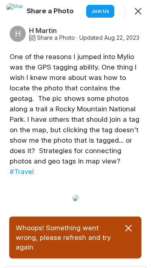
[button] (20, 225)
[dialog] (75, 134)
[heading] (51, 11)
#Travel (22, 172)
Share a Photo (56, 38)
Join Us (100, 11)
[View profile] (14, 11)
